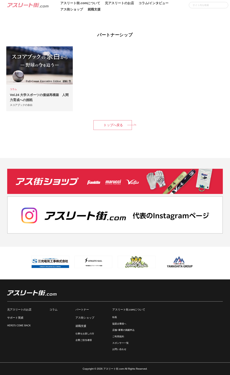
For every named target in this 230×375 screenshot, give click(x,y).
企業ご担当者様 (83, 340)
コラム (53, 309)
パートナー (82, 309)
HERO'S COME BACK (19, 325)
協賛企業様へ (119, 323)
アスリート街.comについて (128, 309)
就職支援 (94, 9)
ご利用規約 (118, 336)
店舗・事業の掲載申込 (123, 330)
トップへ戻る (113, 125)
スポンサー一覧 (120, 343)
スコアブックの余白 (21, 104)
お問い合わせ (119, 349)
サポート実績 (15, 317)
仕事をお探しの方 (84, 333)
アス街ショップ (71, 9)
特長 (114, 317)
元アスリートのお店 (19, 309)
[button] (224, 5)
